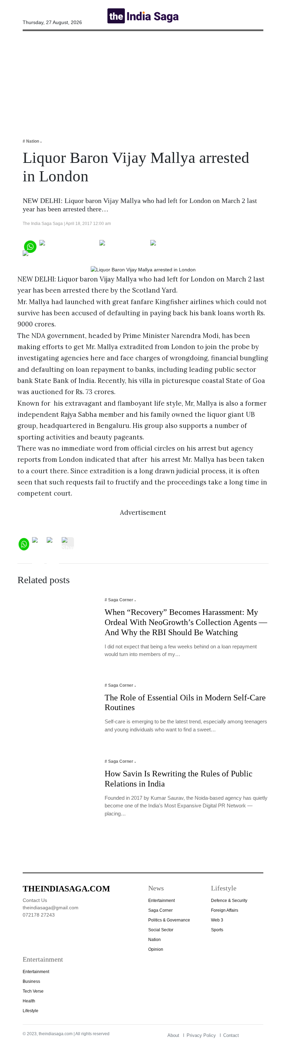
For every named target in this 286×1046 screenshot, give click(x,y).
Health (29, 1001)
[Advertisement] (143, 80)
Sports (217, 929)
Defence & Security (229, 900)
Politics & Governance (169, 920)
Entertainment (161, 900)
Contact (231, 1035)
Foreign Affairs (224, 910)
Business (31, 981)
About (173, 1035)
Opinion (155, 949)
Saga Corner (160, 910)
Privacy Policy (201, 1035)
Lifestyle (30, 1010)
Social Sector (160, 929)
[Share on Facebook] (68, 246)
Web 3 (217, 920)
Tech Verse (33, 991)
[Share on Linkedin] (50, 256)
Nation (154, 939)
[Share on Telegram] (178, 246)
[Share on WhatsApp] (30, 246)
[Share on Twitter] (123, 246)
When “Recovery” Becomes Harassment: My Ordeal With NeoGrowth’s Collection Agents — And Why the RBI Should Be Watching (186, 622)
